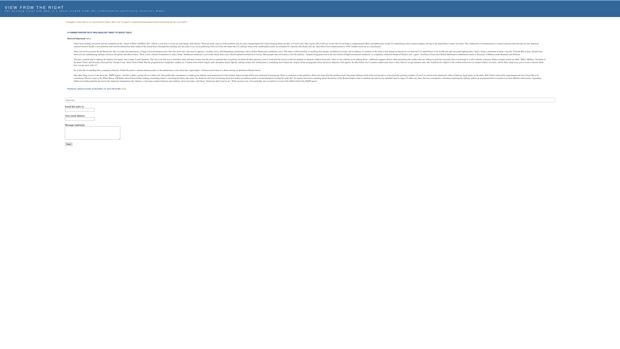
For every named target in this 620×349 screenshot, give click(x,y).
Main (108, 22)
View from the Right (34, 7)
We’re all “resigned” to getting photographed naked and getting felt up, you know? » (150, 22)
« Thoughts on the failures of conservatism (85, 22)
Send (123, 89)
